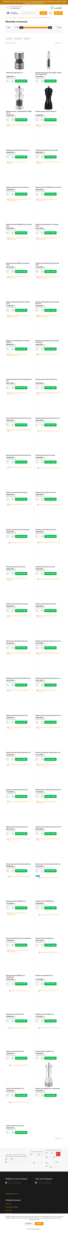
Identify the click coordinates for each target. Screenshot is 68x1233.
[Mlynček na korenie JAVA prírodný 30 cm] (19, 813)
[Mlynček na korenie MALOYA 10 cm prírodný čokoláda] (19, 327)
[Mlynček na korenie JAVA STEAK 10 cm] (48, 97)
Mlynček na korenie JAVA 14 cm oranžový (17, 604)
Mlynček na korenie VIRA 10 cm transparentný (18, 938)
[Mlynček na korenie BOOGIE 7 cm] (19, 1075)
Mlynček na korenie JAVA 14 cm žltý (15, 566)
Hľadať (43, 13)
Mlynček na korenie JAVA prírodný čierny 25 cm (47, 752)
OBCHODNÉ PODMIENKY (12, 1207)
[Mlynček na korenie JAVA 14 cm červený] (19, 478)
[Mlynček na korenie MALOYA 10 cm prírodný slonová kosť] (48, 327)
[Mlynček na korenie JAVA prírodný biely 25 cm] (19, 739)
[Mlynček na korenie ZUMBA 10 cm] (48, 887)
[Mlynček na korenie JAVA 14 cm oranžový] (19, 590)
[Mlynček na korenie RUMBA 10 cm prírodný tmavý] (19, 249)
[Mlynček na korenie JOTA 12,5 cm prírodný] (48, 136)
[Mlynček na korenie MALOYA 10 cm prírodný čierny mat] (48, 288)
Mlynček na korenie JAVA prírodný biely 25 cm (18, 752)
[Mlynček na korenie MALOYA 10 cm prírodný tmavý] (19, 288)
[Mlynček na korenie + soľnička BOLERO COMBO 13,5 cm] (19, 97)
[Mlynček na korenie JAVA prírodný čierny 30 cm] (48, 850)
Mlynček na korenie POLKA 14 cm (15, 1051)
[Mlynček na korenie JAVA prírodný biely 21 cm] (19, 664)
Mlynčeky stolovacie (23, 17)
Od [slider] (21, 27)
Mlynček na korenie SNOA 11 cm (44, 975)
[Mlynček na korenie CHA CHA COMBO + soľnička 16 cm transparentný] (48, 59)
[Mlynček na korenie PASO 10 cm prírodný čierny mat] (19, 365)
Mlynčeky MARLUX (34, 17)
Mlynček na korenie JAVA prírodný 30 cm (17, 827)
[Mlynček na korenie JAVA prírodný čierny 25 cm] (48, 739)
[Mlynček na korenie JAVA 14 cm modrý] (48, 590)
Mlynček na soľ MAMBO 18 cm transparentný (47, 1088)
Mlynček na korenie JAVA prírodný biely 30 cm (18, 864)
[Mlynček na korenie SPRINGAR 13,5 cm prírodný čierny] (19, 211)
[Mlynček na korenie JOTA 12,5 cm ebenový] (19, 173)
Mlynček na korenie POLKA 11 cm (15, 1014)
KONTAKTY (8, 1204)
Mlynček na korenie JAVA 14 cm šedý (45, 566)
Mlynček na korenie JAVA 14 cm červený (16, 492)
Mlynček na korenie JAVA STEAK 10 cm (45, 111)
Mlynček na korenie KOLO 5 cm (14, 72)
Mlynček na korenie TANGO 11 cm (44, 1014)
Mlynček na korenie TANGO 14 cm (44, 1051)
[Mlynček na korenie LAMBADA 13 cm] (19, 887)
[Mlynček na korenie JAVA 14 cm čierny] (48, 478)
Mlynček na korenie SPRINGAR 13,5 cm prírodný (48, 187)
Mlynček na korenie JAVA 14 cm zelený (45, 529)
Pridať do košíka (21, 81)
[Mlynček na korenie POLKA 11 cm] (19, 1000)
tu (40, 1229)
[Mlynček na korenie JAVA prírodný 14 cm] (48, 365)
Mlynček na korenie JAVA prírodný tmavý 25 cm (48, 715)
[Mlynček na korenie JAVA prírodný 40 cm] (19, 776)
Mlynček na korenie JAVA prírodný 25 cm (17, 715)
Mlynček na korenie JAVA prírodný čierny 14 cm (18, 455)
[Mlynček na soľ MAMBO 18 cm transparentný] (48, 1075)
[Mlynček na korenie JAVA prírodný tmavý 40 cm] (48, 776)
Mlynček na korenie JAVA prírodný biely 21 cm (18, 678)
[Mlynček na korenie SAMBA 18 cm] (48, 924)
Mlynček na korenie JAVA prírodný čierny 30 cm (47, 864)
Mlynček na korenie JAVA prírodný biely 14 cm (47, 418)
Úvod (6, 17)
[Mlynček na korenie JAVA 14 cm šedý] (48, 553)
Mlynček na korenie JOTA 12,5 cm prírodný (46, 150)
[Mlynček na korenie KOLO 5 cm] (19, 59)
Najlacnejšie (18, 39)
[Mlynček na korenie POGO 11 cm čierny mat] (19, 136)
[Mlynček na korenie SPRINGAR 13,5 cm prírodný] (48, 173)
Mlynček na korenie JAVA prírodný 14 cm (46, 379)
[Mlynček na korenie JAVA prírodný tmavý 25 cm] (48, 701)
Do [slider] (50, 27)
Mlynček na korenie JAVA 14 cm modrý (45, 604)
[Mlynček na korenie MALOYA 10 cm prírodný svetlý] (48, 249)
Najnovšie (9, 39)
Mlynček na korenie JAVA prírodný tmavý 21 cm (48, 641)
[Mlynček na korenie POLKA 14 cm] (19, 1037)
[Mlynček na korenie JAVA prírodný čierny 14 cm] (19, 441)
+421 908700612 (15, 8)
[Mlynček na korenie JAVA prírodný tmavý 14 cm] (19, 404)
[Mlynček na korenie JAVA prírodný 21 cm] (19, 627)
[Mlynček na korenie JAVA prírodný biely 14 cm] (48, 404)
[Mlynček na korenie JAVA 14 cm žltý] (19, 553)
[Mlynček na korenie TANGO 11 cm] (48, 1000)
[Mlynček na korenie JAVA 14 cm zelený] (48, 516)
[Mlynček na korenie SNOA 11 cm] (48, 962)
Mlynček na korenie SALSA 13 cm (15, 1125)
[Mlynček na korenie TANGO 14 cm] (48, 1037)
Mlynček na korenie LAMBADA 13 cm (16, 901)
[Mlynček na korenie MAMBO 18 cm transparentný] (19, 962)
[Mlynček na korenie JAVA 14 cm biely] (48, 441)
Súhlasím (39, 1223)
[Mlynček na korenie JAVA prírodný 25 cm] (19, 701)
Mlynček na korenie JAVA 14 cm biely (45, 455)
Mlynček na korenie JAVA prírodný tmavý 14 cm (19, 418)
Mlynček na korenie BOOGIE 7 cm (15, 1088)
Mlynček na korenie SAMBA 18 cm (44, 938)
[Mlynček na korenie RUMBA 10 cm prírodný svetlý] (48, 211)
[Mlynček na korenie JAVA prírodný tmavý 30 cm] (48, 813)
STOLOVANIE (13, 17)
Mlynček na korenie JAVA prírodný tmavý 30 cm (48, 827)
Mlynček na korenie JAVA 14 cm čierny (45, 492)
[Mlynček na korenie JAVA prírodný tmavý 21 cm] (48, 627)
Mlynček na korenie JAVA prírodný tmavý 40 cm (48, 789)
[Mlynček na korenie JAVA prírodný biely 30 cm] (19, 850)
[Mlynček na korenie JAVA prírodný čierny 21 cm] (48, 664)
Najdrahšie (27, 39)
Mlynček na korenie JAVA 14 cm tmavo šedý (18, 529)
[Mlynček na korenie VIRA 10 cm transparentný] (19, 924)
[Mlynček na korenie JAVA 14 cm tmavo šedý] (19, 516)
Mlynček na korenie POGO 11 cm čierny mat (18, 150)
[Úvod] (12, 13)
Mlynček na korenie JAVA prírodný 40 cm (17, 789)
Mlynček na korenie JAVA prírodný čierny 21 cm (47, 678)
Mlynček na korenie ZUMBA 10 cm (44, 901)
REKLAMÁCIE (8, 1210)
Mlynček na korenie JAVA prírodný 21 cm (17, 641)
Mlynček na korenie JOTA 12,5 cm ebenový (17, 187)
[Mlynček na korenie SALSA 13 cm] (19, 1112)
